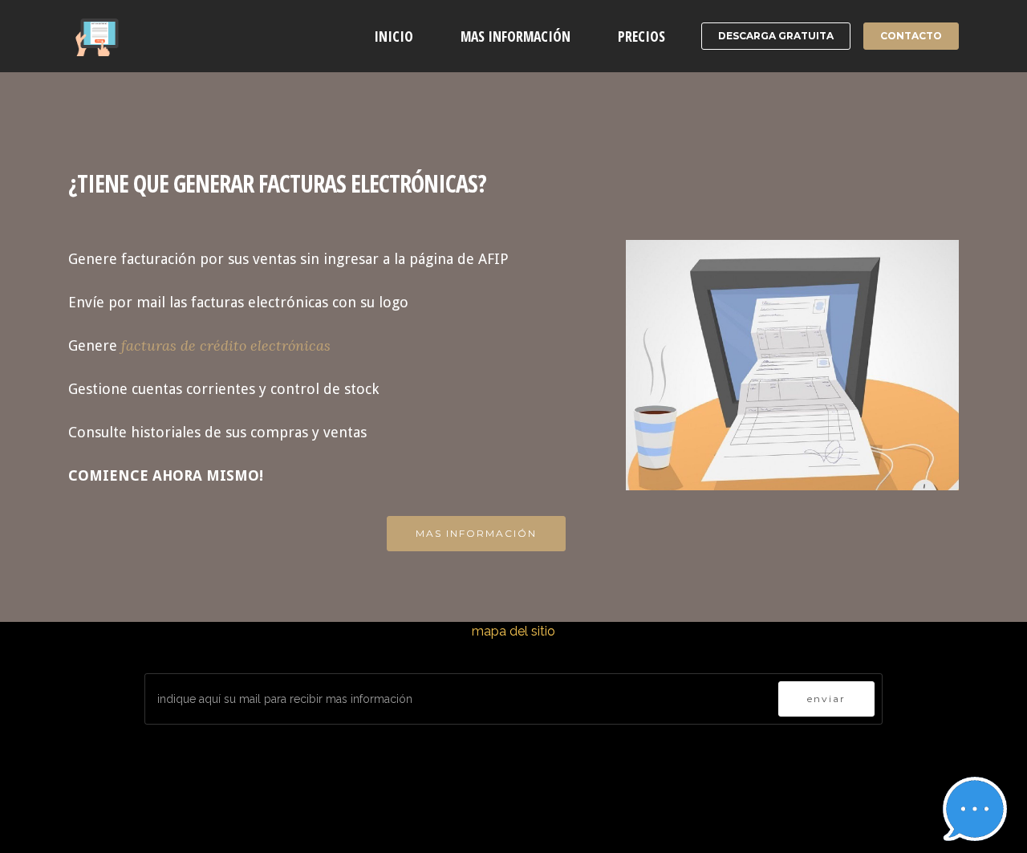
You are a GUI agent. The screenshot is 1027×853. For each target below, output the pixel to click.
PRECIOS (641, 36)
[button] (975, 809)
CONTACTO (911, 36)
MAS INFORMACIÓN (515, 36)
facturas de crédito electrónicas (226, 345)
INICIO (393, 36)
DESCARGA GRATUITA (776, 36)
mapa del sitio (513, 631)
